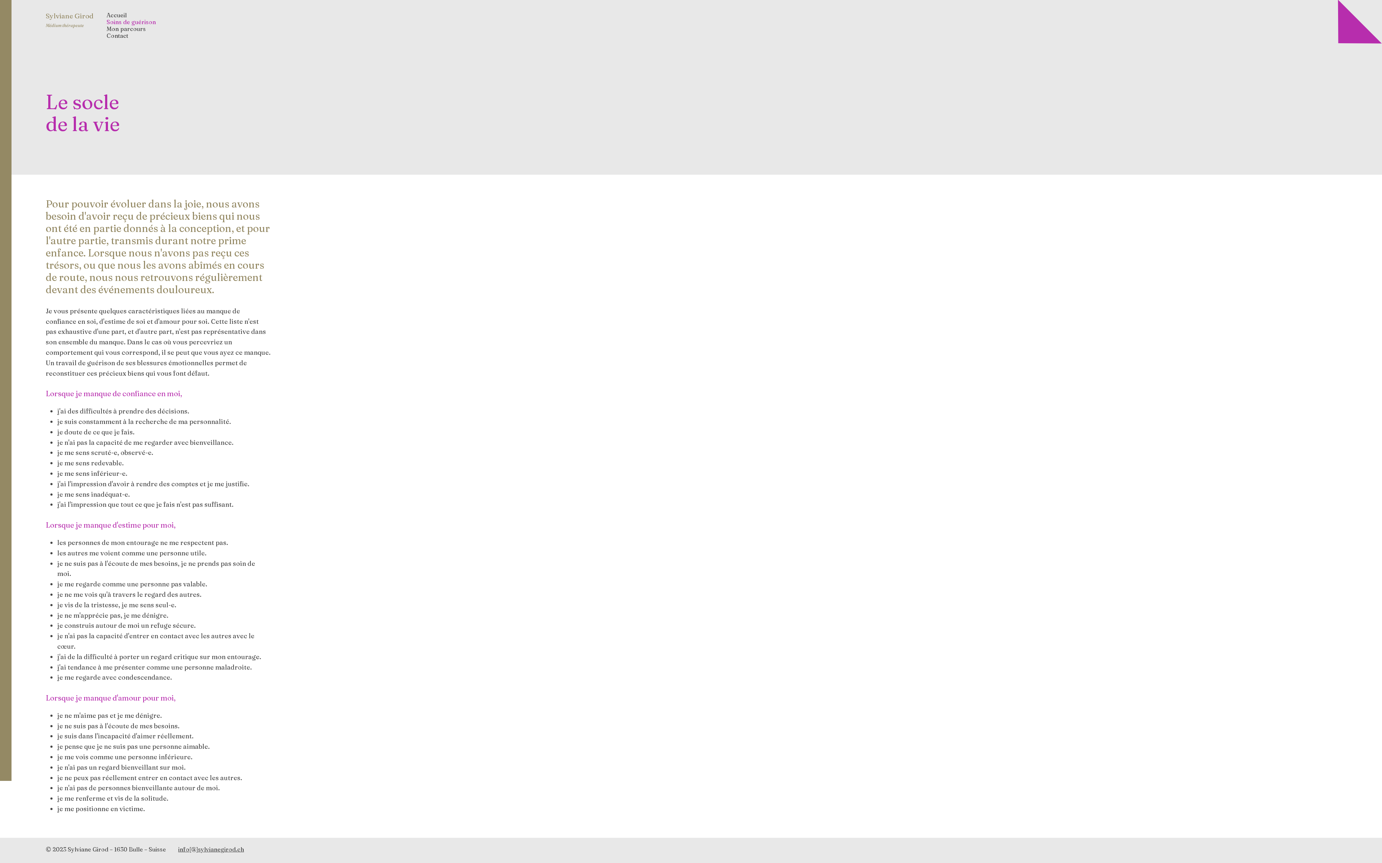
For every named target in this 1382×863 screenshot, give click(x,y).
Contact (117, 35)
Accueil (117, 15)
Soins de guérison (131, 22)
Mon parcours (126, 29)
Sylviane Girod (70, 16)
